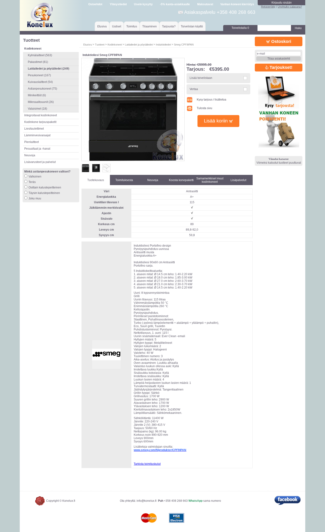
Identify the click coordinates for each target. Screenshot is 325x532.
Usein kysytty (143, 4)
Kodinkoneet (115, 44)
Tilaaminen (149, 26)
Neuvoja (29, 155)
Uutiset (116, 26)
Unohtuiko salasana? (290, 6)
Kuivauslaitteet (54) (40, 82)
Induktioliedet (163, 44)
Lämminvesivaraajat (37, 135)
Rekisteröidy (268, 6)
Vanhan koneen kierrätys (237, 4)
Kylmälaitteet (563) (40, 55)
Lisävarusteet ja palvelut (40, 162)
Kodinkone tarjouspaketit (40, 122)
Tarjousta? (169, 26)
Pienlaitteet (31, 142)
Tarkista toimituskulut (147, 464)
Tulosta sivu (204, 108)
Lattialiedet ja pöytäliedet (139, 44)
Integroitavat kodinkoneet (40, 115)
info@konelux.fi (147, 500)
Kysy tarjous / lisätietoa (211, 99)
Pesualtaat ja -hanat (37, 148)
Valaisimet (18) (37, 108)
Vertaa (194, 89)
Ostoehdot (95, 4)
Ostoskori (280, 41)
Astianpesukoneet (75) (42, 88)
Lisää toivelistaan (201, 78)
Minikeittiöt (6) (37, 95)
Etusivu (102, 26)
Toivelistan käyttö (192, 26)
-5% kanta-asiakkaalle (175, 4)
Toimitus (131, 26)
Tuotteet (99, 44)
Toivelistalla (240, 28)
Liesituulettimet (34, 128)
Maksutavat (205, 4)
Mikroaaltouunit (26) (41, 102)
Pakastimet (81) (38, 62)
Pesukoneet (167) (39, 75)
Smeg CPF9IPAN (184, 44)
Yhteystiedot (118, 4)
